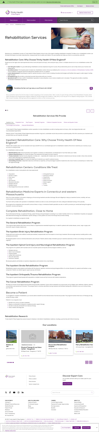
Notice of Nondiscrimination (33, 421)
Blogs (29, 406)
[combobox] (76, 20)
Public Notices (70, 421)
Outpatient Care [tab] (20, 122)
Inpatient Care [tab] (9, 122)
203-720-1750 (25, 356)
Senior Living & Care (34, 384)
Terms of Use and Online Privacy (45, 419)
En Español (31, 408)
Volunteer (53, 409)
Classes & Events (32, 402)
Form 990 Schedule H (83, 421)
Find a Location (31, 20)
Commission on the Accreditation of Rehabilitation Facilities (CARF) (76, 70)
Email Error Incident (54, 423)
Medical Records (9, 406)
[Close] (96, 427)
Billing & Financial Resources (12, 404)
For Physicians (59, 421)
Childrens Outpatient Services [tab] (54, 122)
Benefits (53, 408)
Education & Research (79, 408)
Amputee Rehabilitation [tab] (28, 125)
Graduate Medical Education (81, 409)
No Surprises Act (9, 415)
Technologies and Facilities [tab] (13, 125)
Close (94, 2)
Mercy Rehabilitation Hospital (86, 345)
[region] (49, 98)
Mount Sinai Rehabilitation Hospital (57, 345)
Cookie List (73, 419)
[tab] (5, 110)
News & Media (77, 402)
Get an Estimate (9, 411)
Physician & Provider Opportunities (60, 404)
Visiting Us (7, 402)
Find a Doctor (14, 20)
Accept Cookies (86, 427)
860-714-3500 (53, 353)
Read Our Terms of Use (10, 430)
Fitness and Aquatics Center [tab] (71, 122)
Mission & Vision (90, 6)
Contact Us (77, 411)
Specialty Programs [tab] (40, 122)
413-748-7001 (80, 351)
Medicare (7, 409)
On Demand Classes (33, 404)
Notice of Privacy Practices (14, 421)
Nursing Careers (55, 406)
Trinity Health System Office (67, 6)
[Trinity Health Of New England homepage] (14, 14)
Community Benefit (79, 404)
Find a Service (48, 20)
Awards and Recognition (80, 406)
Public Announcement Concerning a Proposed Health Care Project (26, 423)
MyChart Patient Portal (85, 12)
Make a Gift (77, 413)
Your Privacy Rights (62, 419)
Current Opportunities (56, 402)
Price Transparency (10, 413)
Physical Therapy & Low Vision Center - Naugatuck (31, 348)
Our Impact (80, 6)
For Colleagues (48, 421)
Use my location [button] (66, 12)
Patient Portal (8, 408)
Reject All (77, 427)
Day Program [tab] (29, 122)
